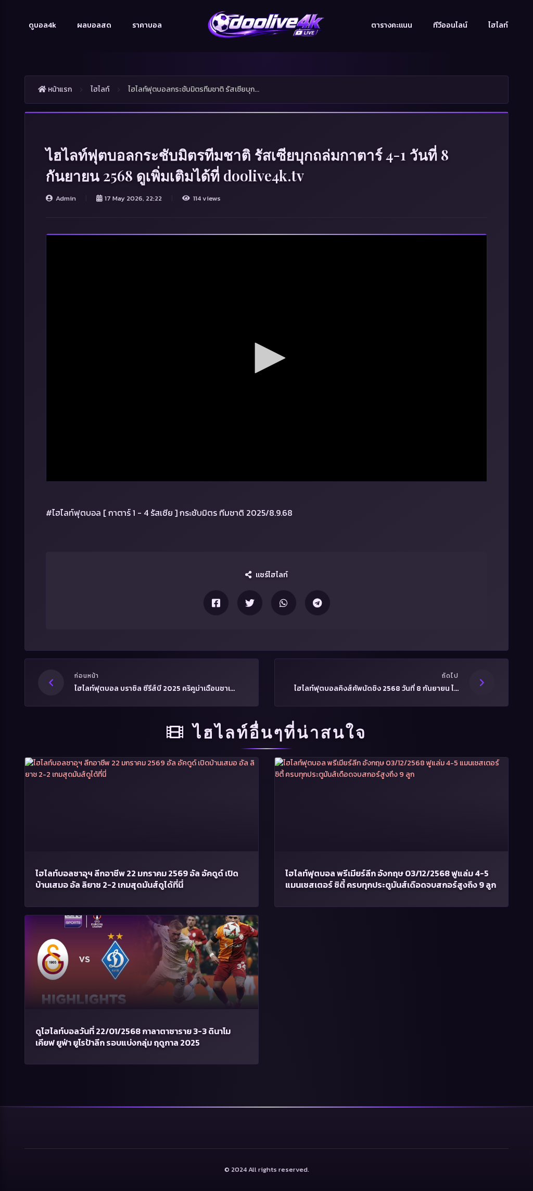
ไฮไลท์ (498, 25)
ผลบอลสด (94, 25)
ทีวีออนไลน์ (450, 25)
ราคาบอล (147, 25)
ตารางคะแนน (391, 25)
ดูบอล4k (42, 25)
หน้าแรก (59, 89)
